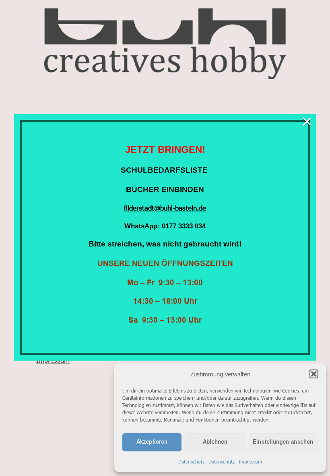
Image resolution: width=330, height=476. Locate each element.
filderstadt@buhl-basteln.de (165, 207)
